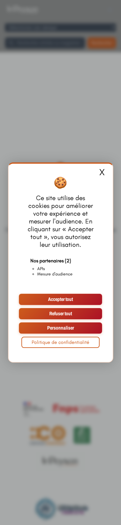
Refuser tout (60, 313)
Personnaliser (60, 327)
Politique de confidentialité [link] (60, 342)
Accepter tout (60, 299)
